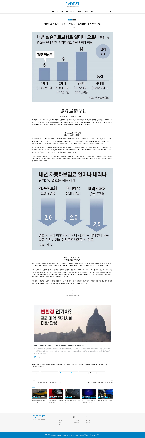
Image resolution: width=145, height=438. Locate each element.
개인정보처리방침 (47, 434)
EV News (34, 17)
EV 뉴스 (61, 425)
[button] (111, 11)
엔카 (64, 364)
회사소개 (88, 422)
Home (53, 11)
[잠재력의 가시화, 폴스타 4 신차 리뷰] (72, 394)
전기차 (106, 364)
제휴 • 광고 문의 (76, 420)
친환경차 (41, 366)
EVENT (91, 11)
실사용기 (61, 420)
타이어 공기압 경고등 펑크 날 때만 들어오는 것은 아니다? (46, 382)
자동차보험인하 (94, 364)
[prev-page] (71, 405)
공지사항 (88, 420)
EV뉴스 (79, 11)
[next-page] (73, 405)
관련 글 (33, 387)
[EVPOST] (72, 5)
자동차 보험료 (74, 364)
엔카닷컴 (68, 364)
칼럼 (67, 11)
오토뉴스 (39, 17)
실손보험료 (53, 364)
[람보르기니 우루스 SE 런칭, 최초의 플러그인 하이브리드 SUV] (89, 394)
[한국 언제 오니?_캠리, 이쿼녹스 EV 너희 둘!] (105, 394)
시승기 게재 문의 (76, 422)
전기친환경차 (35, 366)
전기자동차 (101, 364)
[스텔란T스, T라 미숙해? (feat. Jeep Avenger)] (39, 394)
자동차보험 (81, 364)
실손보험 (48, 364)
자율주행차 (73, 11)
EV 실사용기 (60, 11)
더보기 (38, 387)
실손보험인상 (59, 364)
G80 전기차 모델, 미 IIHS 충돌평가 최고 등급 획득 (100, 382)
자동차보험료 (87, 364)
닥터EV (86, 11)
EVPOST (37, 364)
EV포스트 (43, 364)
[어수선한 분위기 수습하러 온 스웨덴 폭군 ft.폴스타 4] (56, 394)
